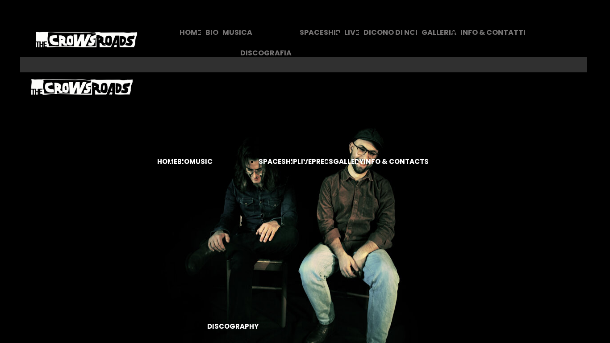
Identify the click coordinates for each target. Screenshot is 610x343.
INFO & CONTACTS (396, 161)
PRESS (322, 161)
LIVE (351, 32)
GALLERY (348, 161)
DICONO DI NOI (390, 32)
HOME (190, 32)
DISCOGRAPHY (233, 326)
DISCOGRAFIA (266, 53)
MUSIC (201, 161)
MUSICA (237, 32)
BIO (211, 32)
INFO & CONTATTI (493, 32)
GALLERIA (439, 32)
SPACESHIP (320, 32)
